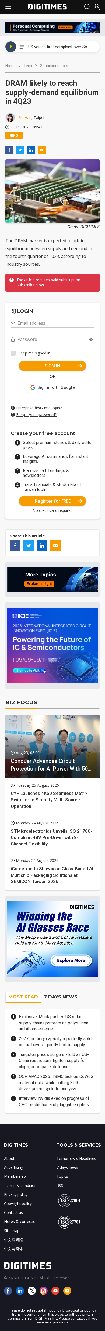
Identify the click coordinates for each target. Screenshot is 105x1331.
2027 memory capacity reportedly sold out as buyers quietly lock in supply (55, 1041)
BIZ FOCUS (21, 702)
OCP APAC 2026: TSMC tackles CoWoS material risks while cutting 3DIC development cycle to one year (56, 1082)
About (9, 1158)
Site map (11, 1230)
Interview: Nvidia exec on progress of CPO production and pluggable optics (54, 1101)
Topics (62, 1176)
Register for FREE (53, 501)
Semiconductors (54, 66)
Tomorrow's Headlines (76, 1158)
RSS (60, 1185)
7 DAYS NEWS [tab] (60, 997)
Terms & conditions (21, 1185)
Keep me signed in (34, 353)
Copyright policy (18, 1203)
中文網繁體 (13, 1239)
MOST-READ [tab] (23, 997)
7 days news (67, 1167)
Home (10, 66)
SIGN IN (52, 366)
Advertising (13, 1167)
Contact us (13, 1212)
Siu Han (25, 117)
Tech (28, 66)
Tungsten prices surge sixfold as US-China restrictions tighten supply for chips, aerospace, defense (54, 1060)
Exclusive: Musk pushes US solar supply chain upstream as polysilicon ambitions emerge (53, 1022)
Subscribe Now (30, 284)
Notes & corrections (22, 1221)
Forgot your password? (36, 414)
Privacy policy (15, 1194)
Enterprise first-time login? (39, 407)
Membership (15, 1176)
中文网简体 (13, 1248)
